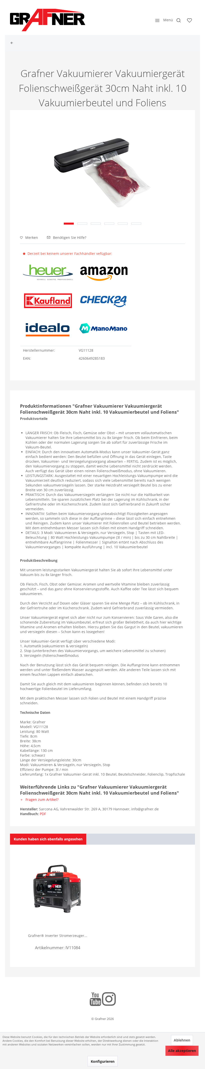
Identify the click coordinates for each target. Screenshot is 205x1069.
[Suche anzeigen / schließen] (179, 20)
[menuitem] (162, 20)
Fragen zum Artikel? (41, 799)
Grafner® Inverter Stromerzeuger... (57, 935)
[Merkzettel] (189, 20)
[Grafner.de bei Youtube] (95, 999)
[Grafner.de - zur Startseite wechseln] (47, 20)
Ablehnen (182, 1040)
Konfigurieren (102, 1061)
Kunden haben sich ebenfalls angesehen (48, 839)
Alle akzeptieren (182, 1050)
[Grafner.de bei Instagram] (109, 999)
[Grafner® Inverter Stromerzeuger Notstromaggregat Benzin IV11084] (57, 888)
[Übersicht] (13, 43)
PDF (43, 813)
